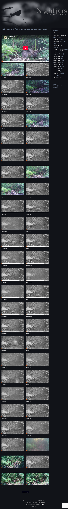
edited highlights (59, 50)
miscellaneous (58, 41)
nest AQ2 (57, 56)
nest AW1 (57, 54)
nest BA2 (57, 58)
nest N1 (56, 52)
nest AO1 (57, 73)
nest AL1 (57, 69)
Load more (25, 492)
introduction (58, 33)
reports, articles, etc (60, 35)
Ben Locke (55, 87)
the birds (57, 39)
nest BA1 (57, 60)
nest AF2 (57, 62)
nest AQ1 (57, 66)
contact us (57, 77)
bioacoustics (58, 45)
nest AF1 (57, 71)
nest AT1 (57, 64)
